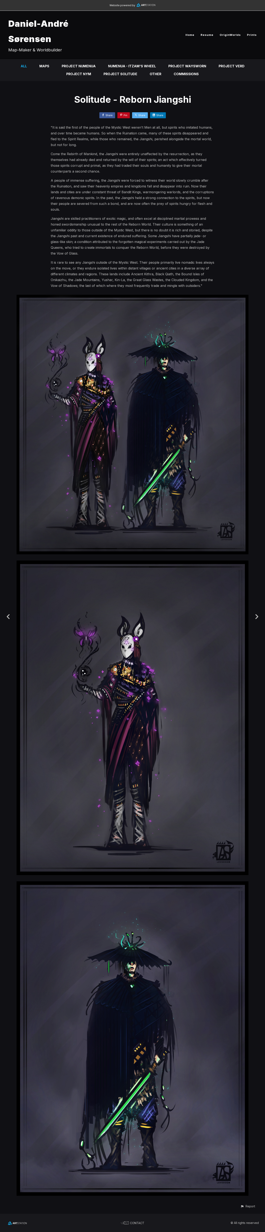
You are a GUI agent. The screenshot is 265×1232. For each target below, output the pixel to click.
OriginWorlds (230, 34)
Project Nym (78, 74)
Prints (252, 34)
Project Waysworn (187, 66)
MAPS (44, 66)
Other (155, 74)
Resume (207, 34)
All (24, 66)
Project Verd (232, 66)
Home (190, 34)
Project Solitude (120, 74)
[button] (248, 1206)
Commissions (186, 74)
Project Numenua (79, 66)
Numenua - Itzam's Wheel (132, 66)
